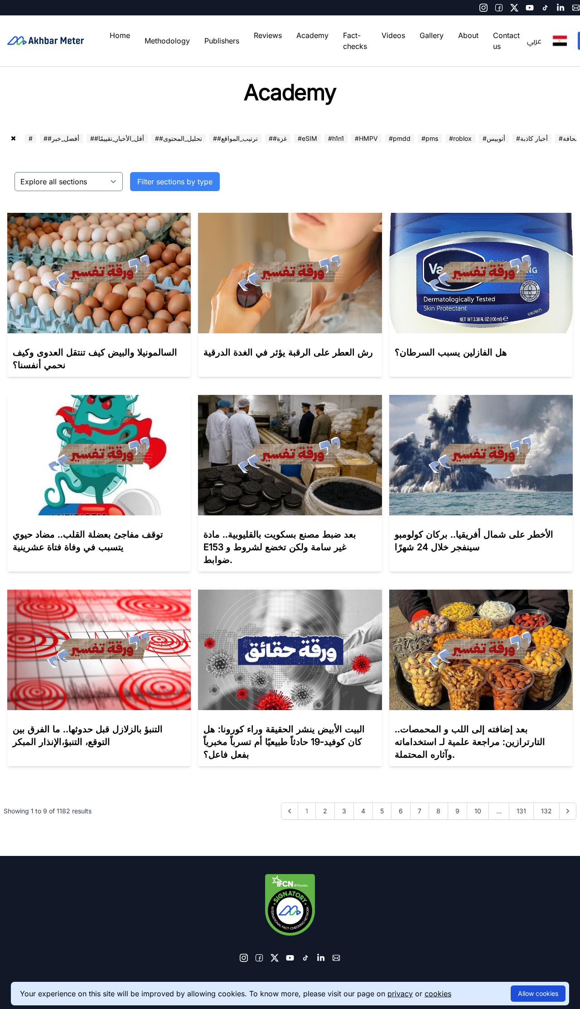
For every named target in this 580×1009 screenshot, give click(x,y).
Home (120, 35)
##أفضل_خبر (61, 138)
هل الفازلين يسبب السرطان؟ (451, 352)
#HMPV (366, 138)
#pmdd (400, 138)
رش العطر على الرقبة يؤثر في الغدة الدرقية (288, 352)
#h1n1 (336, 138)
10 (477, 811)
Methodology (167, 40)
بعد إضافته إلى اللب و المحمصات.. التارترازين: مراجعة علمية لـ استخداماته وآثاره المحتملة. (470, 742)
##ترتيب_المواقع (235, 138)
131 (521, 811)
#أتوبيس (494, 138)
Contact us (506, 41)
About (468, 35)
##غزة (278, 138)
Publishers (221, 40)
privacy (400, 993)
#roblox (460, 138)
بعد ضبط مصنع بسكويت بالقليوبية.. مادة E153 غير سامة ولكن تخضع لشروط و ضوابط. (279, 547)
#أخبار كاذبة (532, 138)
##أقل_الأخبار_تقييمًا (117, 138)
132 (546, 811)
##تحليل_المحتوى (178, 138)
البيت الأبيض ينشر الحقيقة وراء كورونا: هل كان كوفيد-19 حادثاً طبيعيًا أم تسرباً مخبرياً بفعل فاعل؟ (284, 742)
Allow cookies (538, 993)
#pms (429, 138)
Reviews (268, 35)
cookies (438, 993)
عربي (534, 40)
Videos (393, 35)
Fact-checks (355, 41)
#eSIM (307, 138)
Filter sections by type (175, 181)
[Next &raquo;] (567, 811)
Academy (312, 35)
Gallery (432, 35)
